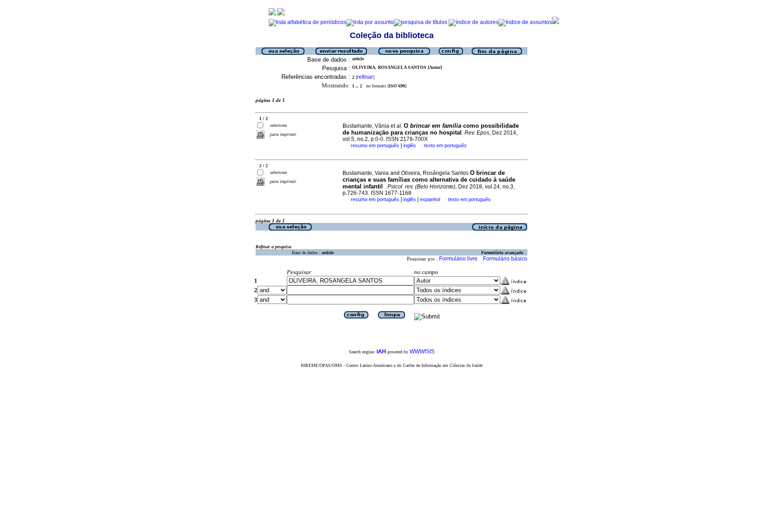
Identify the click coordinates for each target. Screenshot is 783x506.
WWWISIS (422, 351)
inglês (409, 145)
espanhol (430, 199)
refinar (365, 77)
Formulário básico (505, 258)
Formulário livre (458, 258)
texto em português (445, 145)
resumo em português (375, 145)
